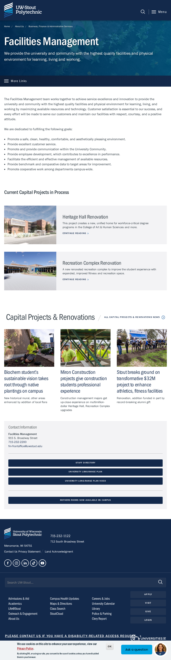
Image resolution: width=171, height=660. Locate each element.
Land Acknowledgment (58, 551)
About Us (19, 26)
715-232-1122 (60, 536)
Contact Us (11, 551)
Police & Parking (102, 614)
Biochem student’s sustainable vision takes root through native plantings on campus (26, 381)
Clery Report (99, 619)
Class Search (57, 609)
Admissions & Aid (18, 599)
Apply (148, 594)
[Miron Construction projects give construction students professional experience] (85, 348)
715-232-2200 (17, 442)
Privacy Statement (29, 551)
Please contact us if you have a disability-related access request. (71, 636)
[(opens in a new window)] (7, 563)
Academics (15, 604)
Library (96, 609)
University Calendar (103, 604)
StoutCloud (56, 614)
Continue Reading (74, 233)
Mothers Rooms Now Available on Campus (85, 500)
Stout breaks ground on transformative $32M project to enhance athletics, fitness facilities (140, 381)
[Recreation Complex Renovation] (30, 271)
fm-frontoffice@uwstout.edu (25, 446)
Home (7, 26)
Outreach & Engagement (22, 614)
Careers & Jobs (101, 599)
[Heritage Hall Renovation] (30, 225)
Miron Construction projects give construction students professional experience (83, 381)
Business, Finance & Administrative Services (51, 26)
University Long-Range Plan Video (85, 481)
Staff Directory (85, 463)
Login (148, 620)
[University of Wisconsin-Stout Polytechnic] (23, 534)
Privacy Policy (25, 648)
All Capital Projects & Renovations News (132, 317)
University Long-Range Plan (85, 472)
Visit (148, 603)
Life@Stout (14, 609)
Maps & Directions (61, 604)
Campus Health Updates (64, 599)
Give (148, 611)
